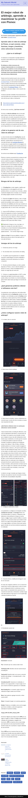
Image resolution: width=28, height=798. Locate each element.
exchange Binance (17, 142)
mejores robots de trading (16, 775)
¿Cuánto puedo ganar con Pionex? (8, 755)
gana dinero (5, 775)
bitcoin (23, 772)
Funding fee (20, 153)
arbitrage (9, 772)
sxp (13, 778)
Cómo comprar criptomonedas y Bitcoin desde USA (8, 762)
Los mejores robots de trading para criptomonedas (8, 747)
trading (18, 778)
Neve (6, 796)
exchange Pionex (12, 37)
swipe (8, 778)
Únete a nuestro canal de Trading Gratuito (15, 31)
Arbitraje (17, 772)
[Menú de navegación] (25, 3)
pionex (3, 778)
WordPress (20, 796)
